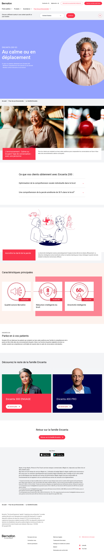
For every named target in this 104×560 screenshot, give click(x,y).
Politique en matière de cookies (61, 543)
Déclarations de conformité (60, 550)
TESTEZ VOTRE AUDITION (93, 3)
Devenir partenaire (32, 543)
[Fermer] (100, 16)
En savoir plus (12, 406)
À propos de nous (32, 537)
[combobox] (50, 15)
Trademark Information (59, 540)
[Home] (7, 3)
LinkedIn (84, 545)
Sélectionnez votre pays (88, 537)
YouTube (84, 548)
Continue (70, 15)
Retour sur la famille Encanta (50, 437)
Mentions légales (57, 537)
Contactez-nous (32, 540)
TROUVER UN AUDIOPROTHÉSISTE (72, 3)
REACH (55, 547)
